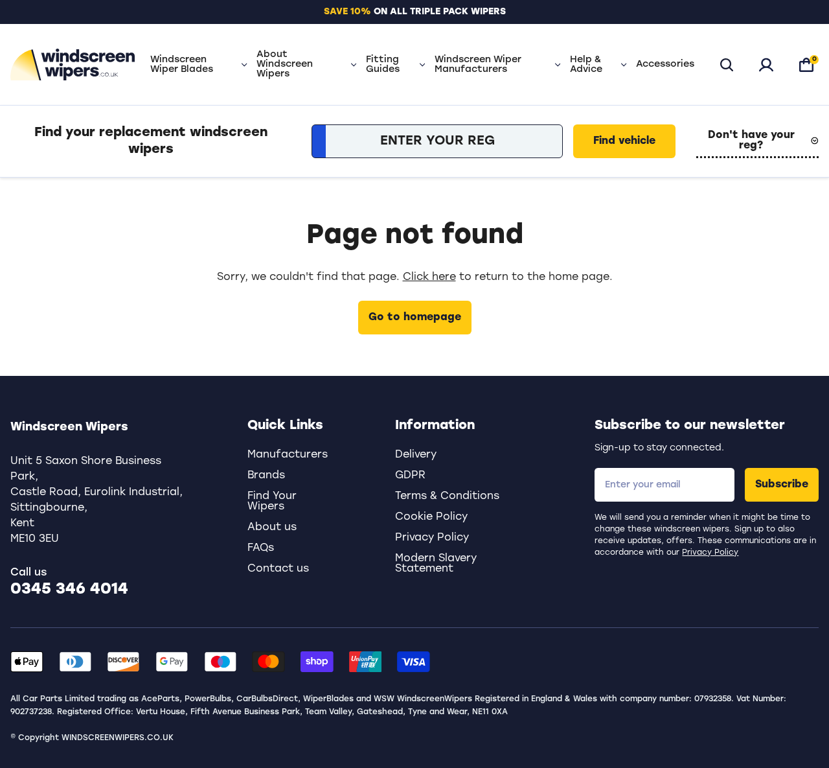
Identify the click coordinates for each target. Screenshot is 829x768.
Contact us (278, 569)
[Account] (766, 64)
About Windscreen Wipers (284, 64)
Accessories (665, 64)
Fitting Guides (383, 65)
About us (272, 527)
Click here (429, 277)
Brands (266, 476)
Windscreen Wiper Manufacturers (478, 65)
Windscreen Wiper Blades (181, 65)
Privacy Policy (710, 553)
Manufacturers (287, 455)
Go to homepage (415, 317)
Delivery (416, 455)
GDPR (410, 476)
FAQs (260, 548)
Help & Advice (586, 65)
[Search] (726, 64)
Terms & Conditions (447, 496)
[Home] (72, 65)
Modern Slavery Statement (436, 563)
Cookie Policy (431, 517)
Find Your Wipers (272, 501)
